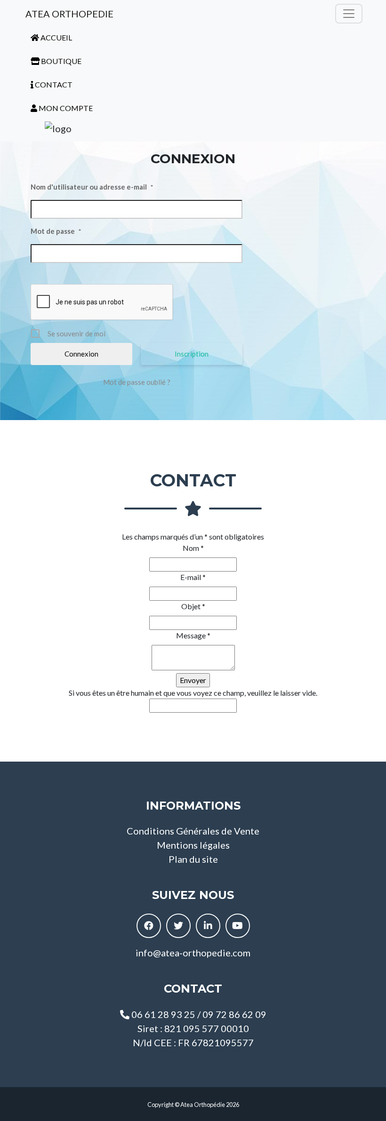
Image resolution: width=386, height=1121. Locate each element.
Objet (193, 606)
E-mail (193, 576)
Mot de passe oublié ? (136, 382)
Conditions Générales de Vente (193, 830)
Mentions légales (193, 845)
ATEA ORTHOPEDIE (68, 13)
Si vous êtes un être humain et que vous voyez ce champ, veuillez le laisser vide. (193, 692)
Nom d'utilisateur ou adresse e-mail (92, 187)
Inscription (192, 354)
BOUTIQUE (60, 60)
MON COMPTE (65, 107)
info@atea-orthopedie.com (193, 952)
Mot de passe (56, 231)
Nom (193, 547)
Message (193, 635)
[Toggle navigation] (348, 14)
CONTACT (52, 84)
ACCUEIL (55, 37)
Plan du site (193, 859)
